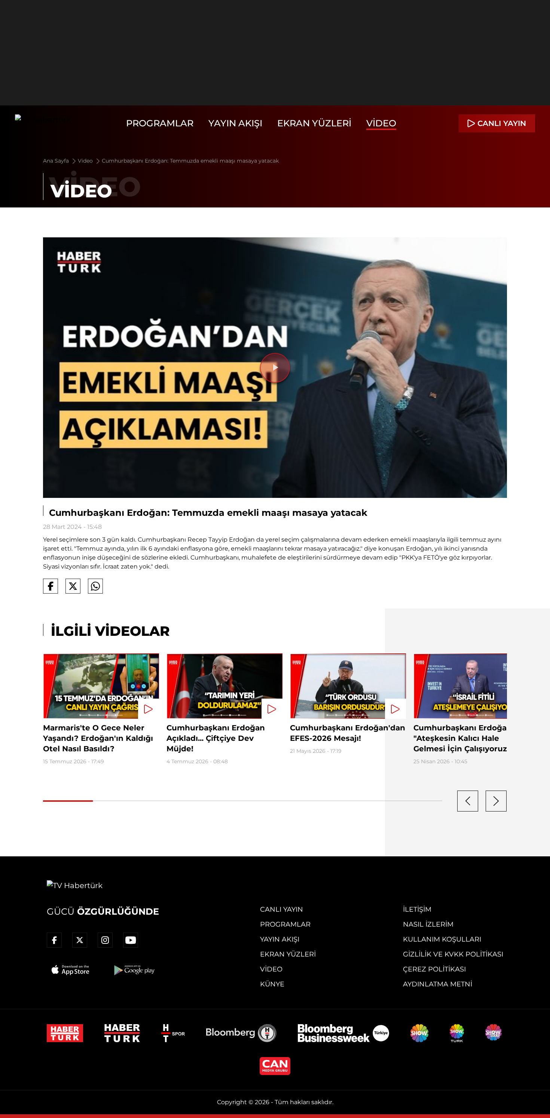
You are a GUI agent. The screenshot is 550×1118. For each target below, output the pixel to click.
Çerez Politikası (434, 969)
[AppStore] (71, 970)
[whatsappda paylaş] (95, 586)
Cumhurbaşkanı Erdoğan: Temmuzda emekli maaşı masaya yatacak (190, 160)
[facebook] (54, 940)
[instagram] (105, 940)
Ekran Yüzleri (314, 123)
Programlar (159, 123)
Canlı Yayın (281, 909)
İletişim (417, 909)
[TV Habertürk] (43, 123)
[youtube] (130, 940)
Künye (272, 984)
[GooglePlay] (134, 970)
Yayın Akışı (235, 123)
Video (381, 123)
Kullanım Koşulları (442, 939)
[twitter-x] (79, 940)
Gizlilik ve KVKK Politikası (453, 954)
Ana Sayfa (56, 160)
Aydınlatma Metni (437, 984)
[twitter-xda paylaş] (72, 586)
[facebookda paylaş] (50, 586)
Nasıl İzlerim (428, 924)
